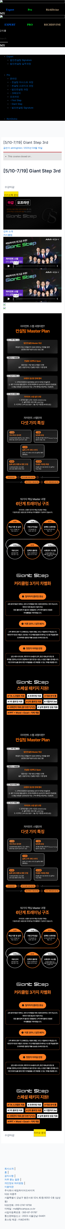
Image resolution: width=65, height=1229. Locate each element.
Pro (8, 75)
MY (2, 13)
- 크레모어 (15, 93)
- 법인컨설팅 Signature (21, 107)
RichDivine (12, 119)
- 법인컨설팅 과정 (19, 89)
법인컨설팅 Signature (21, 60)
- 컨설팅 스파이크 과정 (21, 85)
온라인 (13, 78)
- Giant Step (16, 104)
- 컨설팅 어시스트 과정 (21, 82)
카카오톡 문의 (11, 195)
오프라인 (14, 96)
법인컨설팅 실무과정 (20, 63)
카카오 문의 (40, 1132)
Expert (10, 56)
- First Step (15, 100)
